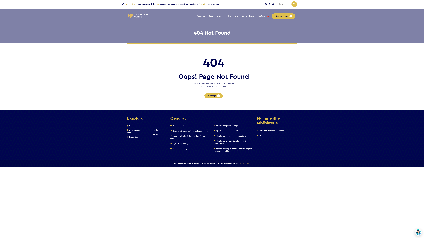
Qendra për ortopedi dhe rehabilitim (188, 149)
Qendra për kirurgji (180, 144)
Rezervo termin (282, 16)
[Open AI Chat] (418, 232)
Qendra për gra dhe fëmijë (227, 126)
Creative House (243, 163)
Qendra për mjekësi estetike (227, 131)
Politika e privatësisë (268, 136)
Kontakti (155, 134)
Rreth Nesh (133, 126)
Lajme (154, 126)
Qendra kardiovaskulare (183, 126)
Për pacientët (134, 137)
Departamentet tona (134, 131)
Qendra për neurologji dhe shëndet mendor (190, 131)
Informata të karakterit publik (272, 131)
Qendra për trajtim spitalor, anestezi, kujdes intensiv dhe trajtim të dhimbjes (233, 150)
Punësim (155, 130)
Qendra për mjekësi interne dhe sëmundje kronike (188, 137)
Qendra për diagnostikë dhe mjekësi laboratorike (230, 142)
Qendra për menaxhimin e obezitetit (231, 136)
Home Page (212, 96)
